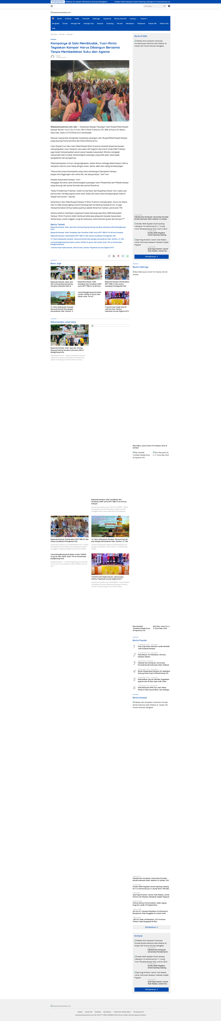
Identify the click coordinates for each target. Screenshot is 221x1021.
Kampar (100, 23)
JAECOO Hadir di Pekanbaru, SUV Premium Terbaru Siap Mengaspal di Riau (149, 920)
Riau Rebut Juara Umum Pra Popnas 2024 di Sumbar (150, 447)
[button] (164, 6)
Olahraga (96, 19)
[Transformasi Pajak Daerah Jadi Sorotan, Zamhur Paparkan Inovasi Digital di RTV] (117, 298)
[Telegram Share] (123, 256)
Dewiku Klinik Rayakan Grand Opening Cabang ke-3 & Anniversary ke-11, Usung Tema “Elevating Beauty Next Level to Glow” (127, 2)
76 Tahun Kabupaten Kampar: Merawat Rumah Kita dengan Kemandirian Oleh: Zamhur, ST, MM (87, 239)
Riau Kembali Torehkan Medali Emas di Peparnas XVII (141, 628)
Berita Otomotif (120, 19)
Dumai (65, 23)
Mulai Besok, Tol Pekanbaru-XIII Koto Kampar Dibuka (152, 656)
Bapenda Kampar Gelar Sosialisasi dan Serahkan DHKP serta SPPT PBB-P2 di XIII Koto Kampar (87, 232)
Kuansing (110, 23)
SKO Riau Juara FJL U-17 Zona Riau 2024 (161, 627)
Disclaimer (107, 1012)
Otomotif (85, 19)
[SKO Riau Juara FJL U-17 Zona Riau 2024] (161, 537)
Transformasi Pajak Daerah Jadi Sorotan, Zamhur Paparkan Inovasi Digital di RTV (82, 248)
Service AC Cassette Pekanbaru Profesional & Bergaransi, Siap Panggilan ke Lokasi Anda (150, 912)
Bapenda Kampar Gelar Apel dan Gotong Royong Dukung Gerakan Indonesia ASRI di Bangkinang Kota (88, 228)
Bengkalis (55, 23)
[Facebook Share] (109, 256)
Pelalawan (141, 23)
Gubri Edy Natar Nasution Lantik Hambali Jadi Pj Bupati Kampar (153, 647)
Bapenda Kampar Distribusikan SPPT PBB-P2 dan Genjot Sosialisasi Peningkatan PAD (83, 236)
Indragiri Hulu (89, 23)
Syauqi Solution (140, 1015)
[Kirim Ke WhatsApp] (127, 256)
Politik (77, 19)
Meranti (120, 23)
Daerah (143, 19)
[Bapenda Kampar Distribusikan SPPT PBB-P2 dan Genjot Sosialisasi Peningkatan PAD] (117, 273)
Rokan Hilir (152, 23)
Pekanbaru (130, 23)
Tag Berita (107, 19)
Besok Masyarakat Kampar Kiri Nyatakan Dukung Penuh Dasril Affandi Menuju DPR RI (154, 672)
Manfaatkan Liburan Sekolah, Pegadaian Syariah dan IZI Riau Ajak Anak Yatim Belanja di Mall (153, 680)
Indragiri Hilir (75, 23)
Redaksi (57, 56)
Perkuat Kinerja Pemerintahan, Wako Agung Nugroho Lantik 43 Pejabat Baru (149, 904)
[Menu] (52, 6)
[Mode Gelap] (169, 6)
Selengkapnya (150, 257)
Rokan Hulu (164, 23)
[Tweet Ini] (113, 256)
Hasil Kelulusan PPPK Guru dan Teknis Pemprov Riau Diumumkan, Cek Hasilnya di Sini (153, 689)
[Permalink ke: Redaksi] (52, 56)
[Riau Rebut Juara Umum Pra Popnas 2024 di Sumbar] (151, 357)
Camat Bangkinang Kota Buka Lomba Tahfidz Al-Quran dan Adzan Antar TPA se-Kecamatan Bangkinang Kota (86, 243)
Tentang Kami (138, 1012)
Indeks (80, 1012)
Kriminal (68, 19)
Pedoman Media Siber (122, 1012)
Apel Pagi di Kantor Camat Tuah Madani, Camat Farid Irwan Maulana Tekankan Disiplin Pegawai (158, 250)
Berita (59, 19)
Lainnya (133, 19)
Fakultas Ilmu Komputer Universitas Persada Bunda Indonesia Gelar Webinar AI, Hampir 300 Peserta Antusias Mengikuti (151, 218)
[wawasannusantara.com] (61, 12)
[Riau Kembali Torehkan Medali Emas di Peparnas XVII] (141, 537)
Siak (53, 28)
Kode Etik (88, 1012)
